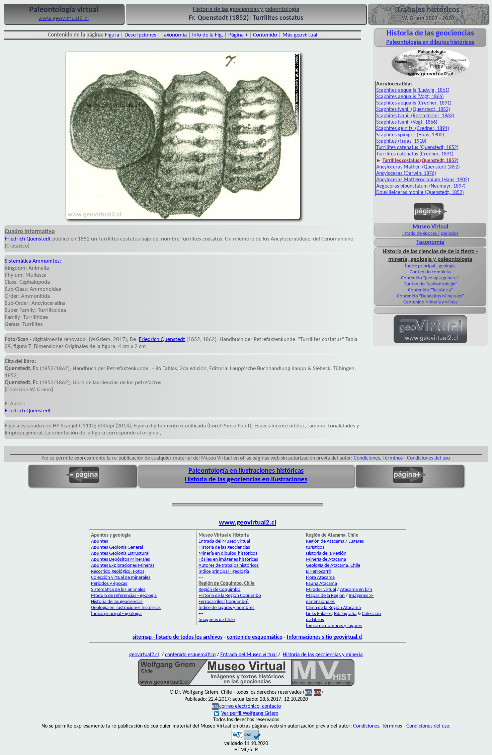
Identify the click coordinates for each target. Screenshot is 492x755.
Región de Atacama (325, 541)
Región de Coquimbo (219, 589)
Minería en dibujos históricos (227, 553)
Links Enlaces (319, 613)
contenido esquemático (254, 637)
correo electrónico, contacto (250, 706)
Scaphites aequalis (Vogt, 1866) (410, 96)
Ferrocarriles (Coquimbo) (223, 601)
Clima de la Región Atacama (333, 607)
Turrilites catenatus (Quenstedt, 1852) (417, 147)
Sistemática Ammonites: (33, 261)
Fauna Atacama (321, 583)
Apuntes (99, 541)
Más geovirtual (299, 35)
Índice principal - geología (430, 266)
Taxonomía (174, 35)
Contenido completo (430, 272)
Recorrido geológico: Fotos (117, 571)
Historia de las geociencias (117, 601)
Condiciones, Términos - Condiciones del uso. (401, 726)
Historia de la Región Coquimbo (229, 595)
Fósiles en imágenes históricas (228, 559)
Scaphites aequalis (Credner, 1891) (414, 103)
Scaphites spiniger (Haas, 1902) (410, 135)
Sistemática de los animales (118, 589)
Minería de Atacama (326, 559)
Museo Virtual (430, 227)
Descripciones (140, 35)
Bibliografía (345, 613)
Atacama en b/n (356, 589)
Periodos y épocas (109, 583)
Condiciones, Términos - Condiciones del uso (402, 458)
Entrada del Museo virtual (224, 541)
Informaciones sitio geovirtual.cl (324, 637)
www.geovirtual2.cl (247, 522)
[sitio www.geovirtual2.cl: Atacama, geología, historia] (430, 342)
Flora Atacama (320, 577)
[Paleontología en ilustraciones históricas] (430, 77)
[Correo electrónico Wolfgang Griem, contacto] (308, 692)
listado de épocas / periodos (430, 233)
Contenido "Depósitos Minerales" (430, 296)
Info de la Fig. (207, 35)
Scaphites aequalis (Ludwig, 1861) (412, 90)
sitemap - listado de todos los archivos (178, 637)
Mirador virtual (321, 589)
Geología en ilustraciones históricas (126, 607)
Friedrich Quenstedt (28, 239)
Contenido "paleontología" (430, 284)
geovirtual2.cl (144, 655)
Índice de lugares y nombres (226, 607)
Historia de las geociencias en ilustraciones (246, 479)
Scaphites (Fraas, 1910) (401, 141)
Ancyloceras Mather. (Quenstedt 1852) (418, 167)
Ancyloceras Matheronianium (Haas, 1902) (422, 180)
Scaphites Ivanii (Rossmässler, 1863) (415, 116)
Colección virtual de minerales (120, 577)
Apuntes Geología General (117, 547)
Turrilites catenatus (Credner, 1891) (415, 154)
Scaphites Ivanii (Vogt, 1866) (406, 122)
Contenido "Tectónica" (430, 290)
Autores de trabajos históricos (228, 565)
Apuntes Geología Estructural (120, 553)
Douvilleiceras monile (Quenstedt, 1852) (420, 192)
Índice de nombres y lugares (334, 625)
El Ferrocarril (318, 571)
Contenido (265, 35)
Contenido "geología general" (430, 278)
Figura (112, 35)
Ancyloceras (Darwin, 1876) (406, 173)
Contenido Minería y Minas (430, 302)
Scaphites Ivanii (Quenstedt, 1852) (413, 109)
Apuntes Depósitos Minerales (120, 559)
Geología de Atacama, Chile (333, 565)
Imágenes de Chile (216, 619)
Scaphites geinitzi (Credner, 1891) (412, 128)
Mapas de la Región (325, 595)
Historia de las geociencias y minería (323, 655)
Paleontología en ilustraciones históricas (246, 470)
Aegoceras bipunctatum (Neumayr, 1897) (421, 186)
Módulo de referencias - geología (124, 595)
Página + (238, 35)
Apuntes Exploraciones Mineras (122, 565)
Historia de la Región (326, 553)
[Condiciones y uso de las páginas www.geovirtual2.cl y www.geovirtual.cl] (317, 692)
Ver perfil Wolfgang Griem (249, 713)
